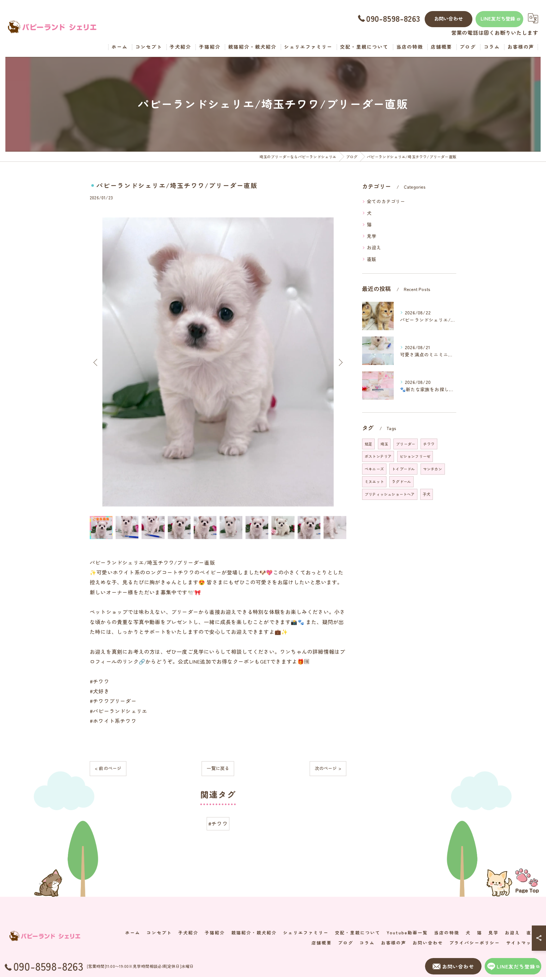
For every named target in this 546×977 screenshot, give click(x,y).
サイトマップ (521, 942)
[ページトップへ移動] (527, 880)
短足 (368, 443)
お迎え (374, 247)
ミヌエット (374, 481)
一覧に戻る (218, 768)
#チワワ (218, 823)
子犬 (426, 494)
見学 (371, 236)
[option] (218, 362)
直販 (371, 259)
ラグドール (401, 481)
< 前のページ (108, 768)
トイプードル (403, 468)
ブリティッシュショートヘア (390, 494)
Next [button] (340, 362)
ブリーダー (405, 443)
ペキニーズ (374, 468)
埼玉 (384, 443)
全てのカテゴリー (386, 201)
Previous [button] (96, 362)
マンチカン (432, 468)
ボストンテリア (378, 456)
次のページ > (328, 768)
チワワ (429, 443)
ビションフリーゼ (415, 456)
